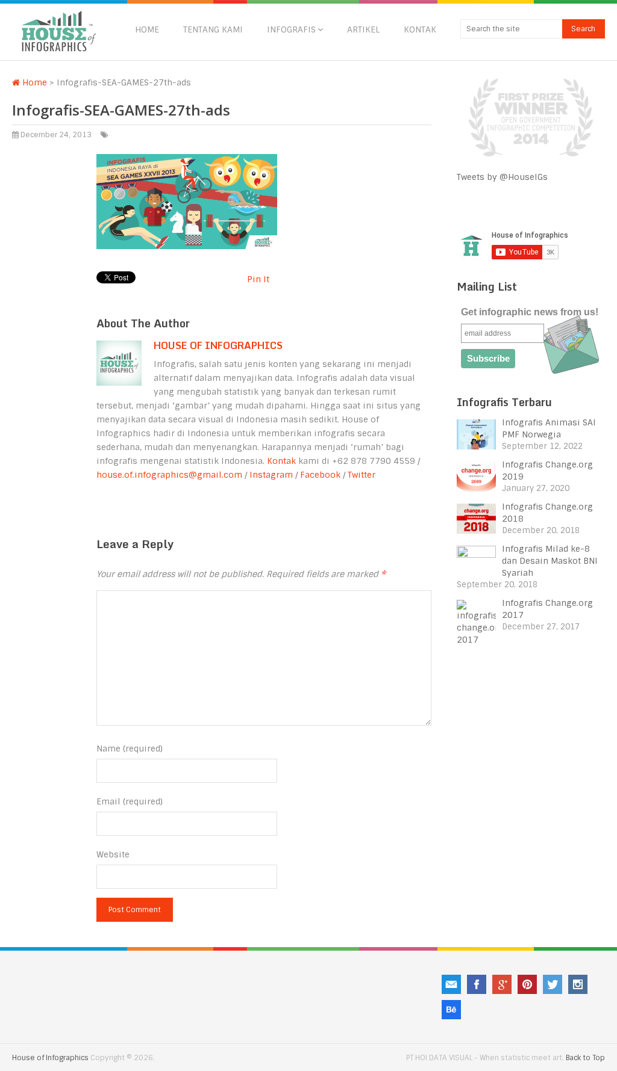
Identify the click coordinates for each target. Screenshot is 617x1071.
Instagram (271, 474)
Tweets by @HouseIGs (502, 176)
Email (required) (129, 801)
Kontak (420, 29)
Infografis (291, 29)
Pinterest (527, 984)
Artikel (363, 29)
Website (113, 854)
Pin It (258, 279)
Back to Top (585, 1058)
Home (147, 29)
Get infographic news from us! (529, 312)
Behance (451, 1009)
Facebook (320, 474)
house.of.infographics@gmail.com (169, 474)
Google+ (502, 984)
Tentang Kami (213, 29)
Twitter (361, 474)
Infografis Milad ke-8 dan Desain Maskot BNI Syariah (550, 560)
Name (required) (129, 748)
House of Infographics (218, 345)
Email (451, 984)
